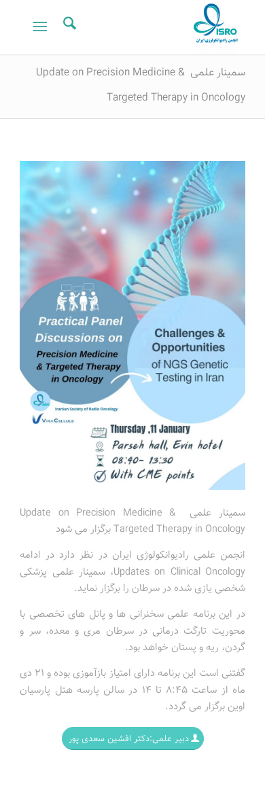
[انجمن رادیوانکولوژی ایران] (155, 27)
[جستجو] (67, 27)
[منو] (42, 27)
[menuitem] (67, 27)
